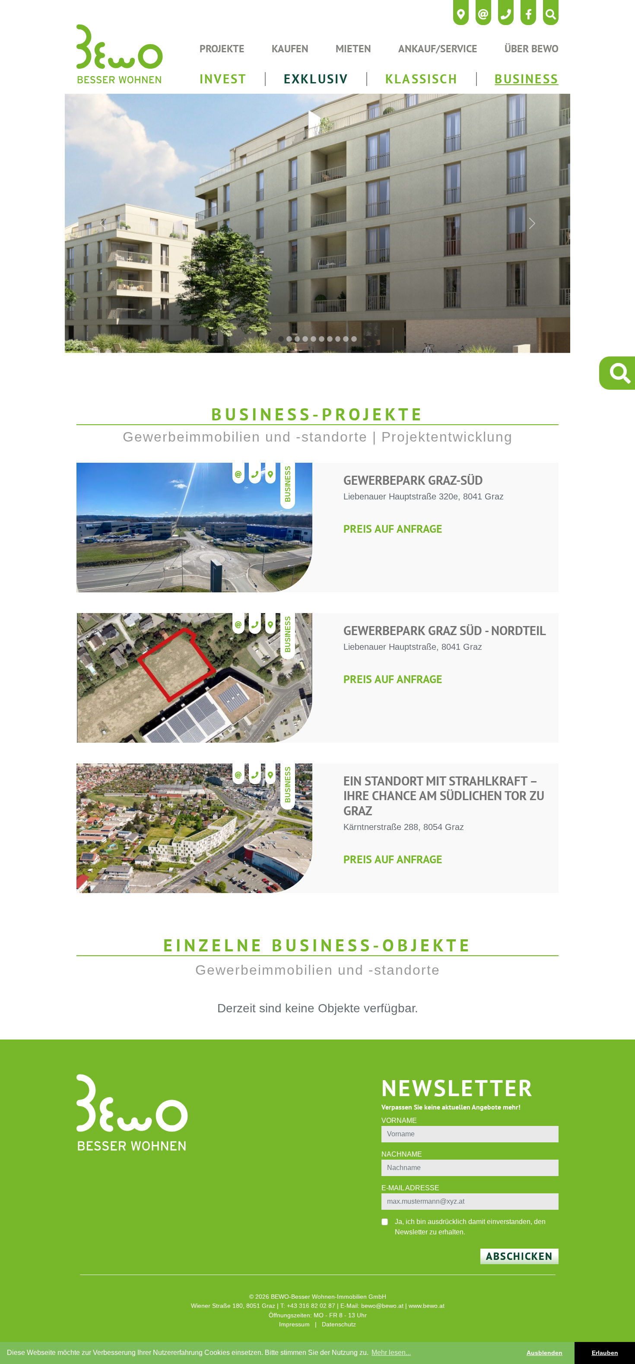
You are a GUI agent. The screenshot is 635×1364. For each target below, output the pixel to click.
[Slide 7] (330, 339)
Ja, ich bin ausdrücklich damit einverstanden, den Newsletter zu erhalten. (470, 1227)
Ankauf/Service (437, 48)
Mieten (353, 48)
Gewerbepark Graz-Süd (413, 480)
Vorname (399, 1120)
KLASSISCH (421, 79)
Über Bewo (532, 48)
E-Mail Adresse (410, 1188)
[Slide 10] (354, 339)
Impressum (294, 1324)
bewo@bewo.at (382, 1305)
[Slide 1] (281, 339)
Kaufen (290, 48)
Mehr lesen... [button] (391, 1352)
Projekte (222, 48)
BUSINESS (527, 79)
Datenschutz (339, 1324)
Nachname (401, 1154)
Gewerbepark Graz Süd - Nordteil (444, 631)
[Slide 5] (313, 339)
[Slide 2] (289, 339)
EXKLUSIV (316, 79)
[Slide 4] (305, 339)
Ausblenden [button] (544, 1352)
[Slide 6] (321, 339)
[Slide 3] (297, 339)
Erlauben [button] (605, 1352)
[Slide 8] (338, 339)
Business (288, 484)
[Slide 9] (346, 339)
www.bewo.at (426, 1305)
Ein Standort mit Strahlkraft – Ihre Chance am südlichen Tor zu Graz (443, 796)
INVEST (223, 79)
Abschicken (519, 1256)
